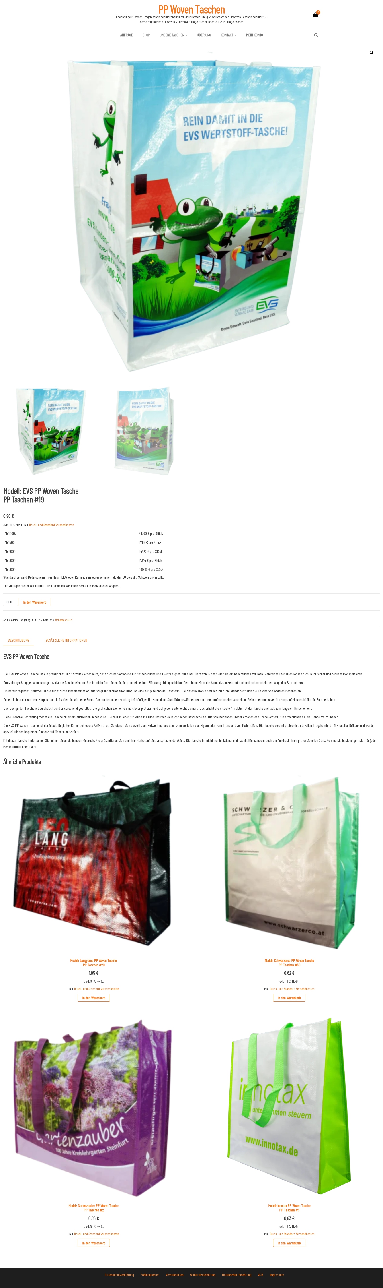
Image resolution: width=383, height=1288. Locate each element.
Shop (146, 34)
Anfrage (126, 34)
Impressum (277, 1274)
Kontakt (227, 34)
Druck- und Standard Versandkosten (51, 525)
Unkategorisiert (63, 620)
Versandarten (175, 1274)
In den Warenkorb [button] (93, 997)
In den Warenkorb (34, 602)
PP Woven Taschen (191, 8)
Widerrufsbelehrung (203, 1274)
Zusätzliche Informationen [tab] (66, 640)
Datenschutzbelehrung (237, 1274)
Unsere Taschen (172, 34)
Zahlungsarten (150, 1274)
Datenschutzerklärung (120, 1274)
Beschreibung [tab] (18, 640)
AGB (261, 1274)
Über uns (204, 34)
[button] (372, 53)
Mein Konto (254, 34)
